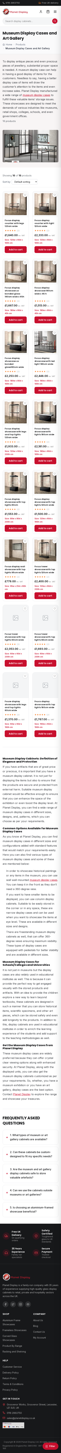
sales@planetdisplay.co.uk (21, 1418)
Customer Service (12, 1366)
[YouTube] (28, 1304)
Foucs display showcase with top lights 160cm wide (44, 704)
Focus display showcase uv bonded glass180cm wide (14, 363)
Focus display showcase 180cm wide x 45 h (43, 290)
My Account (39, 1337)
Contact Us (39, 1331)
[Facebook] (5, 1304)
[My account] (41, 11)
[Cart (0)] (48, 11)
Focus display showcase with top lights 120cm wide (44, 502)
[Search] (54, 21)
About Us (38, 1320)
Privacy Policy (10, 1389)
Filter (52, 1446)
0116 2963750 (13, 3)
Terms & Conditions (13, 1384)
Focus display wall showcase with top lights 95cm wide (15, 569)
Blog (35, 1326)
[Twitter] (13, 1304)
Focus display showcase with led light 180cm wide (44, 361)
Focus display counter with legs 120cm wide (14, 223)
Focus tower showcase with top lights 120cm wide (44, 569)
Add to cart (16, 249)
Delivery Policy (11, 1372)
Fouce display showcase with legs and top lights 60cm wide (15, 706)
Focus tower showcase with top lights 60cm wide (15, 636)
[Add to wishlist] (25, 195)
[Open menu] (55, 11)
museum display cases (36, 95)
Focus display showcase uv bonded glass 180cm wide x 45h (14, 292)
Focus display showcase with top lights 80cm (15, 502)
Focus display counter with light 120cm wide (44, 223)
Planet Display (22, 1094)
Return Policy (10, 1378)
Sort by (6, 181)
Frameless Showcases (15, 1330)
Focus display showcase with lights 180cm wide (44, 431)
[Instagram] (20, 1304)
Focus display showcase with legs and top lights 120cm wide (15, 433)
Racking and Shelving (14, 1351)
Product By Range (12, 1345)
